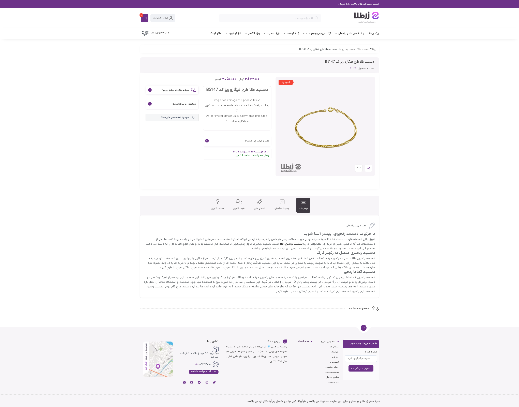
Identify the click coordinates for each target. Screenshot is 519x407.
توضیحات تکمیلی (282, 208)
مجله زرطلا (334, 346)
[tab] (303, 205)
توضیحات (303, 208)
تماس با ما (334, 362)
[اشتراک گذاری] (368, 168)
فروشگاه (335, 351)
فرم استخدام (333, 382)
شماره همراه (371, 352)
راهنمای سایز (260, 208)
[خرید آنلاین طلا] (352, 18)
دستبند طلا (363, 49)
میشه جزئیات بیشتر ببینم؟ (175, 90)
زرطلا (373, 49)
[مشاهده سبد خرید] (144, 18)
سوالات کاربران (217, 208)
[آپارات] (184, 382)
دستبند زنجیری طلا (347, 49)
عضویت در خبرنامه (361, 368)
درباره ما (335, 357)
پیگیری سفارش (332, 377)
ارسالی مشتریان (332, 367)
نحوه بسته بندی (332, 372)
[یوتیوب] (192, 382)
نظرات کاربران (239, 208)
